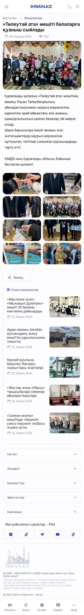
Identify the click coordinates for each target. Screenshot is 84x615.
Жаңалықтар (33, 18)
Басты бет (10, 18)
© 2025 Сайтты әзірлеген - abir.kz (22, 594)
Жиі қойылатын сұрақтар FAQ (30, 524)
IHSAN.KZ (41, 6)
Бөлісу (18, 277)
